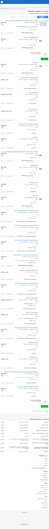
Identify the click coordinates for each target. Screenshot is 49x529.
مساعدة (46, 463)
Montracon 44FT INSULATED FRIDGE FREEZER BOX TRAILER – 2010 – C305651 (19, 151)
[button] (2, 2)
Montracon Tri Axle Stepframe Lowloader (28, 123)
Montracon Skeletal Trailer (32, 312)
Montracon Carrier (33, 182)
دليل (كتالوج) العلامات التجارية (42, 493)
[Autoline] (1, 8)
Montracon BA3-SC (33, 92)
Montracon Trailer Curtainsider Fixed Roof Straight (26, 210)
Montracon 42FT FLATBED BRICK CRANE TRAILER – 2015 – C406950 (22, 20)
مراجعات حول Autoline (43, 491)
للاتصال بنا (46, 465)
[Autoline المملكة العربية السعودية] (41, 2)
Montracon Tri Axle (33, 357)
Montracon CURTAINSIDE (32, 297)
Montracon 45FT (34, 165)
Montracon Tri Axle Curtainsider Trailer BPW (28, 386)
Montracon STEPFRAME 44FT (31, 37)
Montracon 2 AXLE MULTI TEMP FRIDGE (28, 270)
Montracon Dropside (33, 342)
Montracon (35, 62)
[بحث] (2, 5)
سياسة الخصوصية (44, 487)
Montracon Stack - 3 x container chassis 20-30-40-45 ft (25, 254)
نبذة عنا (46, 461)
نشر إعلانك (44, 58)
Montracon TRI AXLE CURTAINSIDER (29, 77)
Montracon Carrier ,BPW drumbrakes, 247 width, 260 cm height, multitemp (21, 371)
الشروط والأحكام (44, 485)
